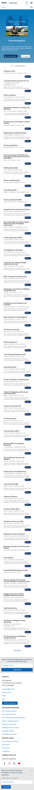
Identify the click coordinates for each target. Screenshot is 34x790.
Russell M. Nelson (9, 461)
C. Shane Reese (8, 239)
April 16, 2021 (19, 266)
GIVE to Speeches (9, 703)
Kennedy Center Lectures (10, 727)
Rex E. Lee (7, 160)
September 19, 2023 (9, 85)
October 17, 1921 (22, 202)
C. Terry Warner (9, 473)
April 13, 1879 (17, 572)
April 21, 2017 (18, 292)
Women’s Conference (9, 724)
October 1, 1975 (20, 319)
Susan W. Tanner (9, 369)
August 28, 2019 (19, 597)
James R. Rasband (9, 344)
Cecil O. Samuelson (10, 111)
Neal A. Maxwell (9, 319)
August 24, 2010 (19, 356)
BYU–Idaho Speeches (9, 714)
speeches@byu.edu (8, 689)
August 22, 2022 (20, 97)
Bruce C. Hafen (8, 395)
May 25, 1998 (20, 125)
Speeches (13, 3)
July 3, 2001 (19, 381)
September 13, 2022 (20, 211)
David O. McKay (8, 331)
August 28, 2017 (20, 278)
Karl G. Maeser (8, 560)
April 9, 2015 (20, 461)
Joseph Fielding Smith (11, 550)
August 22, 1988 (22, 73)
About (4, 695)
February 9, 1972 (24, 550)
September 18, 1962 (23, 192)
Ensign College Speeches (10, 721)
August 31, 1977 (19, 420)
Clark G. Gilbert (9, 227)
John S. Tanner (8, 356)
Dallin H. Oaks (8, 182)
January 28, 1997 (19, 135)
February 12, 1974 (19, 182)
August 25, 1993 (19, 395)
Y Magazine (6, 751)
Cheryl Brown (8, 135)
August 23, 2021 (19, 239)
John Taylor (7, 572)
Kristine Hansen (9, 381)
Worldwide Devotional (9, 734)
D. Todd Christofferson (11, 83)
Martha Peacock (9, 147)
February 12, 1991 (19, 408)
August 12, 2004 (20, 369)
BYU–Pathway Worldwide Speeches (13, 717)
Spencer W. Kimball (10, 307)
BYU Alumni (6, 744)
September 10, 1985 (23, 536)
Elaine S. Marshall (10, 125)
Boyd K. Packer (8, 408)
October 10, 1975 (22, 640)
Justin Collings (9, 433)
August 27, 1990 (15, 160)
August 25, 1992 (19, 523)
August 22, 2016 (20, 610)
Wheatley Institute (8, 731)
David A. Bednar (9, 266)
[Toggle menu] (31, 2)
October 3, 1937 (19, 331)
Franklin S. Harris (10, 202)
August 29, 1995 (19, 511)
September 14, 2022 (21, 227)
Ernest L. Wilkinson (10, 192)
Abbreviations (6, 692)
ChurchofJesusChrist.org (10, 741)
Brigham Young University (12, 624)
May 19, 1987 (18, 170)
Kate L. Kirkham (9, 170)
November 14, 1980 (23, 307)
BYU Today (5, 748)
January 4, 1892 (19, 560)
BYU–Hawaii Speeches (9, 711)
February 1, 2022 (20, 433)
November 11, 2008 (21, 473)
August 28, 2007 (19, 498)
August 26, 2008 (22, 111)
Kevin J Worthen (9, 97)
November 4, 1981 (9, 626)
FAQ (3, 699)
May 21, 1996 (19, 147)
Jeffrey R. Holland (10, 73)
